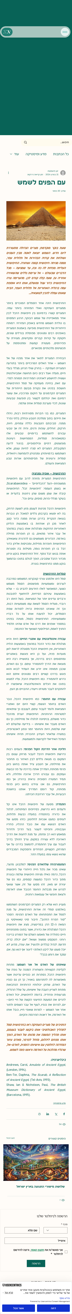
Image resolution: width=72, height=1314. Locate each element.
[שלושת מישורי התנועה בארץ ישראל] (36, 1162)
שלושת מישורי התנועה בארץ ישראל (40, 1186)
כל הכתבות (61, 154)
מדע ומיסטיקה (36, 154)
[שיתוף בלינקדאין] (47, 1114)
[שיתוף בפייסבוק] (64, 1114)
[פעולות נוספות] (8, 173)
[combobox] (55, 1230)
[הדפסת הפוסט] (39, 1114)
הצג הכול (10, 1138)
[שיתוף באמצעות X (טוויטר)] (55, 1114)
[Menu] (65, 32)
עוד (16, 154)
